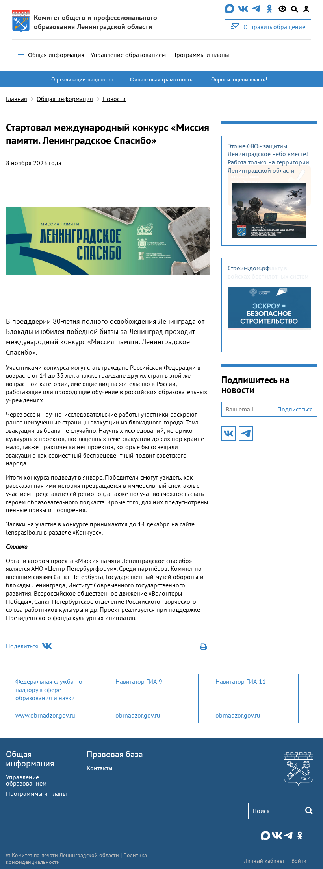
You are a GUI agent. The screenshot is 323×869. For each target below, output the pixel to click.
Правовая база (115, 754)
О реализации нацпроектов (82, 83)
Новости (114, 99)
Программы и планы (200, 55)
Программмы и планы (36, 793)
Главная (16, 99)
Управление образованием (128, 55)
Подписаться (295, 409)
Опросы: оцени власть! (239, 79)
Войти (298, 860)
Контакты (100, 768)
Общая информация (56, 55)
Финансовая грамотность (161, 79)
